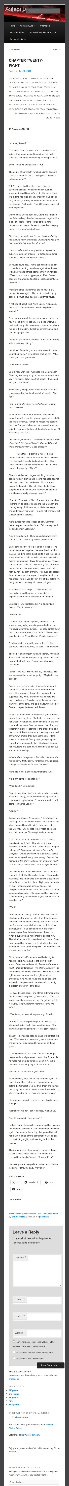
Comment (20, 1257)
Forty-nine (14, 1404)
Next (56, 49)
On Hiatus (14, 1393)
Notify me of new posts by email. (31, 1358)
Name (20, 1299)
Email (20, 1316)
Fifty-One (13, 1397)
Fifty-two (13, 1390)
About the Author (27, 25)
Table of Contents (18, 39)
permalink (44, 1216)
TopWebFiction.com (30, 1434)
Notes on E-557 (17, 32)
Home (12, 25)
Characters (45, 25)
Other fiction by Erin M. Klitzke (42, 32)
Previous (14, 49)
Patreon (12, 1451)
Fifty (11, 1401)
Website (19, 1332)
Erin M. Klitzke (18, 1216)
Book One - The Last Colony (44, 1213)
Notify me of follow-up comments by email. (35, 1352)
